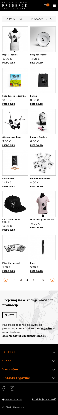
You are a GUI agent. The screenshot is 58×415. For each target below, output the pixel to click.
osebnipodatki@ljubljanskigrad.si (23, 335)
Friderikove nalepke (40, 178)
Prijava (9, 315)
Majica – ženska (9, 55)
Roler (32, 263)
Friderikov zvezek (11, 263)
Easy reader (8, 178)
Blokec (33, 96)
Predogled (8, 63)
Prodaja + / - (40, 19)
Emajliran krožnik (38, 55)
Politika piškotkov (13, 399)
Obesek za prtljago (11, 137)
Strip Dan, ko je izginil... (14, 96)
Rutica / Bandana (38, 137)
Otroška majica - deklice (42, 219)
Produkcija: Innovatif (44, 399)
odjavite (46, 328)
